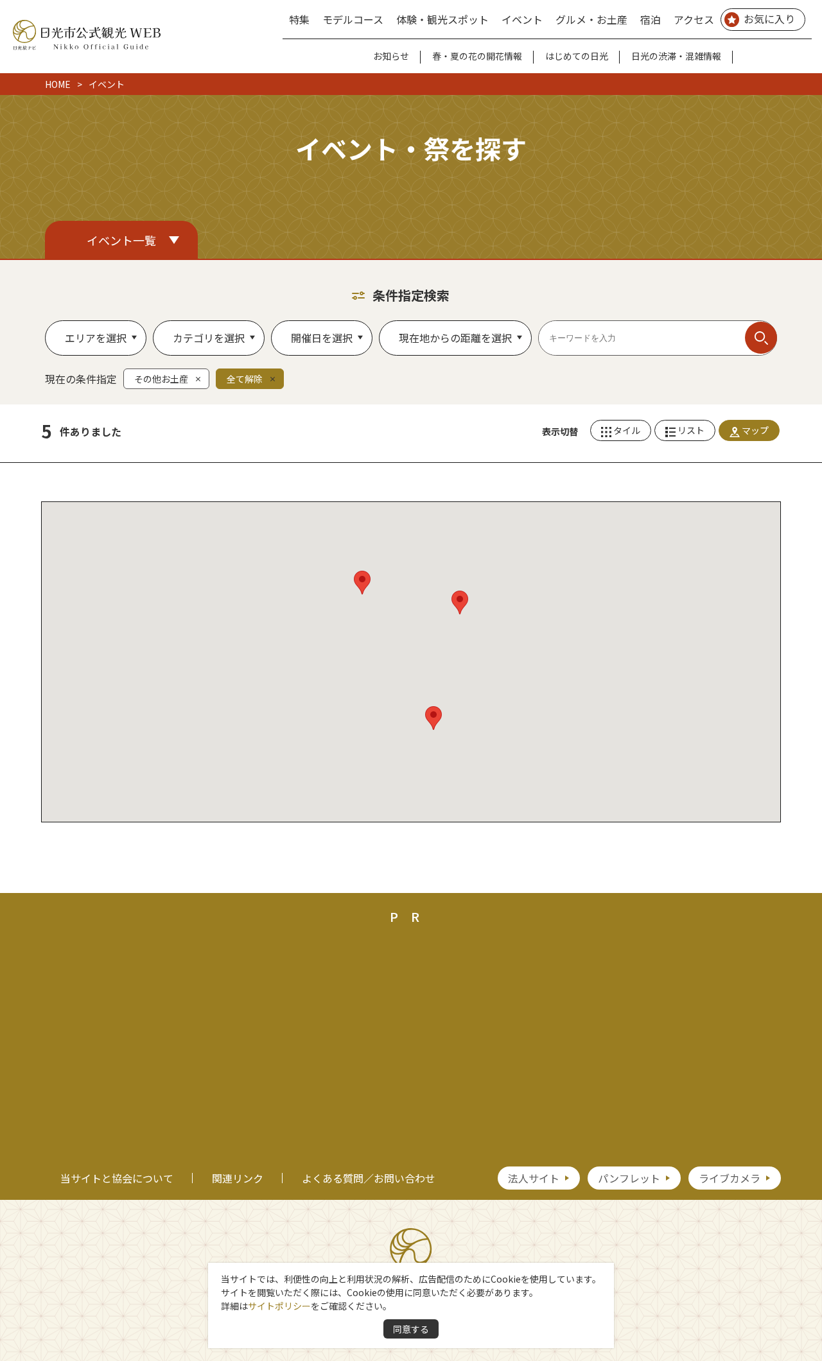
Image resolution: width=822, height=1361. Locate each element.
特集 (299, 19)
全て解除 (245, 378)
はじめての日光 (576, 55)
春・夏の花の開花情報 (477, 55)
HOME (58, 84)
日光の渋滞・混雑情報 (676, 55)
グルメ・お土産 (591, 19)
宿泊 (650, 19)
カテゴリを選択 (209, 337)
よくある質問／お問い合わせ (368, 1178)
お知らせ (391, 55)
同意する (411, 1328)
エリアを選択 (96, 337)
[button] (433, 718)
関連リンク (237, 1178)
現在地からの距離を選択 (455, 337)
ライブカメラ (729, 1178)
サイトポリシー (279, 1305)
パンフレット (629, 1178)
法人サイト (533, 1178)
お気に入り (769, 18)
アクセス (694, 19)
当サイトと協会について (116, 1178)
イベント (522, 19)
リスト (691, 430)
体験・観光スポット (442, 19)
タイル (626, 430)
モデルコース (352, 19)
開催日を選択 (322, 337)
